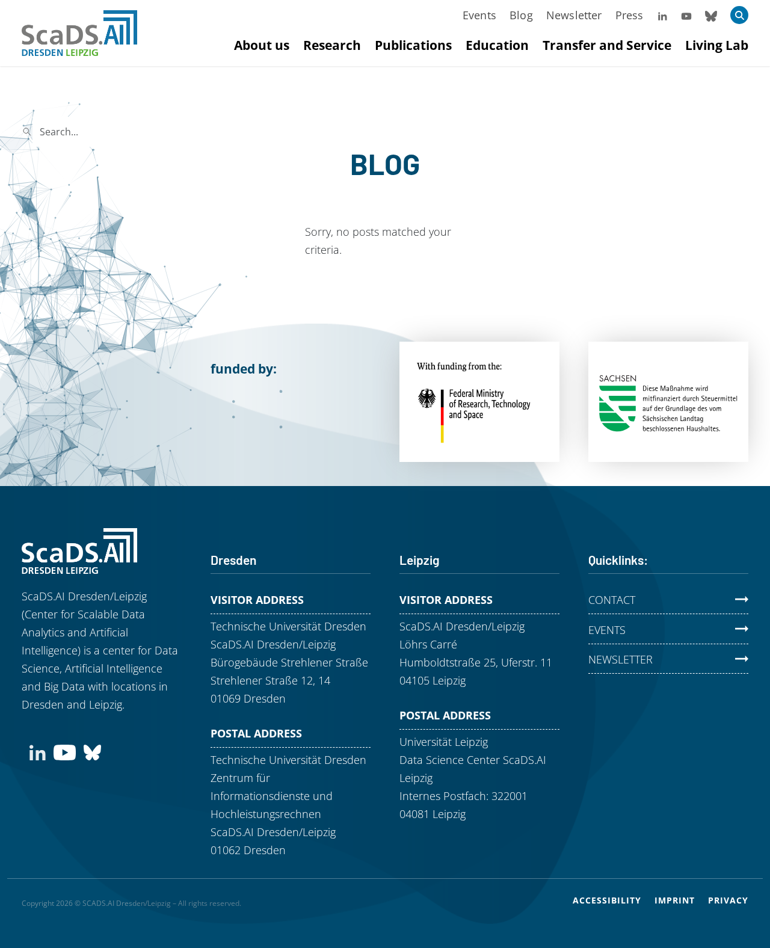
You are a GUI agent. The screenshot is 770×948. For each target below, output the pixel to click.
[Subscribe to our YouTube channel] (65, 751)
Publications (413, 45)
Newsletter (574, 15)
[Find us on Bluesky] (92, 751)
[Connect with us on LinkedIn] (37, 751)
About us (261, 45)
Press (629, 15)
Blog (521, 15)
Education (497, 45)
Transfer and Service (607, 45)
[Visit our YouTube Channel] (686, 15)
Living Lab (716, 45)
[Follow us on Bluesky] (711, 15)
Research (332, 45)
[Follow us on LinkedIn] (662, 15)
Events (479, 15)
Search (225, 131)
